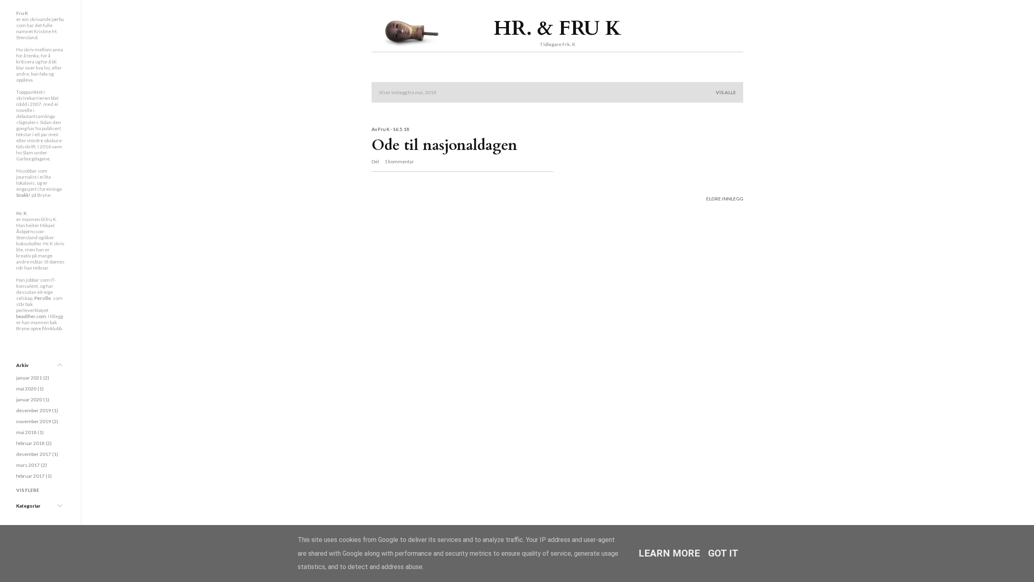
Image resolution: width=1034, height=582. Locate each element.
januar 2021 (32, 378)
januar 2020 (32, 399)
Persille (42, 298)
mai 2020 (29, 389)
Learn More (669, 553)
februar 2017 (33, 476)
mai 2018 (29, 432)
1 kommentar (399, 161)
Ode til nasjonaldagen (444, 145)
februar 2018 (33, 443)
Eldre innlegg (724, 199)
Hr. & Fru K (558, 28)
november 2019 (36, 421)
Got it (723, 553)
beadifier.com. (31, 316)
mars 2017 (30, 465)
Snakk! (23, 195)
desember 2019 (36, 410)
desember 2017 (36, 454)
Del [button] (375, 161)
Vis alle (726, 92)
